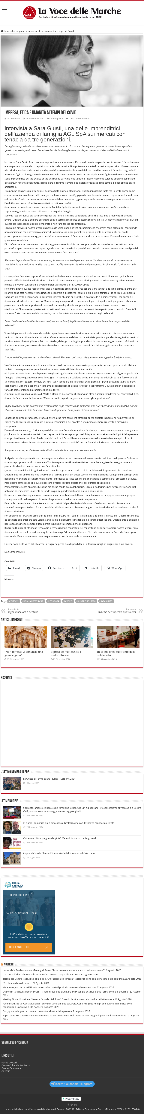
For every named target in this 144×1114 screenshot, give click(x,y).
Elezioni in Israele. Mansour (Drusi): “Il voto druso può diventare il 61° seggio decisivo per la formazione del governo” (66, 991)
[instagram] (75, 1105)
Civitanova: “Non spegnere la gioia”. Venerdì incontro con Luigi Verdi (59, 838)
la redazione (14, 118)
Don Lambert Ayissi (33, 601)
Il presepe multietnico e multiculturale (66, 653)
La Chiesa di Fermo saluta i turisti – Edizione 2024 (49, 778)
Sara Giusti (106, 601)
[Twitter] (71, 1105)
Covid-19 (13, 601)
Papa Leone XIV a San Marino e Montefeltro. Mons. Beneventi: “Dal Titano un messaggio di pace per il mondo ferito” (65, 1015)
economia (53, 601)
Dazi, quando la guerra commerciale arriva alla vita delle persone (37, 1011)
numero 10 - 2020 (86, 601)
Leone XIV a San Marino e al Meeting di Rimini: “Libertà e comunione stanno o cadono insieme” (53, 970)
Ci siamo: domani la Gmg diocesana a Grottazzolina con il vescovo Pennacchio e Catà (68, 823)
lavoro (68, 601)
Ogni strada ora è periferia (23, 611)
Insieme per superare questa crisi (117, 611)
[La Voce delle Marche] (72, 13)
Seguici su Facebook (15, 1043)
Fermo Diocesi (9, 1062)
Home (6, 31)
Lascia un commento (80, 118)
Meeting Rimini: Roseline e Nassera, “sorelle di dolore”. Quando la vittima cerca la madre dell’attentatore (58, 999)
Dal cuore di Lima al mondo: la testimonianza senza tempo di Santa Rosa (41, 974)
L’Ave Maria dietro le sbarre (17, 983)
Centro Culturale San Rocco (16, 1065)
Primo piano (18, 31)
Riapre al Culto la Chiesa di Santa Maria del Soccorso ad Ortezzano (59, 853)
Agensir (9, 964)
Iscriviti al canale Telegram (73, 1084)
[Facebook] (68, 1105)
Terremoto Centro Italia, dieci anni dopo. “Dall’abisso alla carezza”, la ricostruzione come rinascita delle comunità (63, 978)
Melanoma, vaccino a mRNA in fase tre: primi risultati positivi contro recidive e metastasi (49, 987)
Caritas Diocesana (11, 1068)
